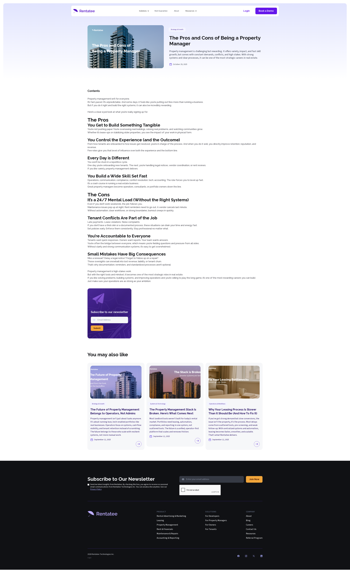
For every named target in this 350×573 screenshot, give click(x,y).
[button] (144, 11)
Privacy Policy (96, 489)
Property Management (167, 524)
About (176, 11)
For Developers (212, 516)
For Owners (210, 524)
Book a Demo (266, 11)
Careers (249, 524)
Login (246, 11)
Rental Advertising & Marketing (171, 516)
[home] (84, 11)
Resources (251, 533)
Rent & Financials (165, 529)
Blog (248, 520)
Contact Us (251, 529)
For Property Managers (216, 520)
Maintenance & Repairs (167, 533)
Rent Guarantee (161, 11)
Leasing (160, 520)
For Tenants (211, 529)
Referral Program (254, 537)
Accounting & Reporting (168, 537)
